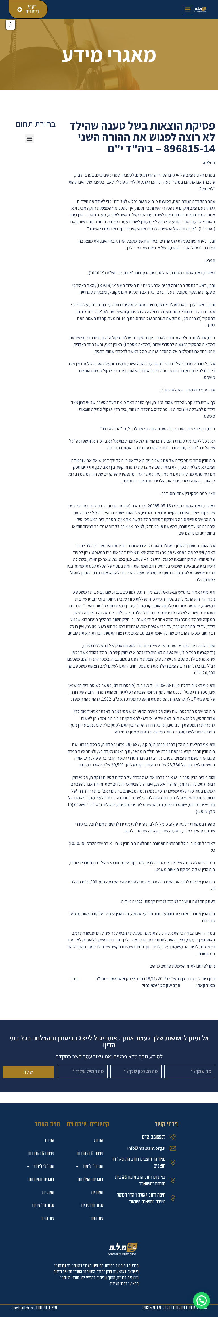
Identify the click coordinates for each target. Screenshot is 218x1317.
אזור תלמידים (43, 1205)
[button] (187, 9)
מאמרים (48, 1192)
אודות (49, 1140)
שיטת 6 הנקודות (41, 1153)
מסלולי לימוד (43, 1166)
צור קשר (47, 1218)
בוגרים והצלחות (41, 1179)
